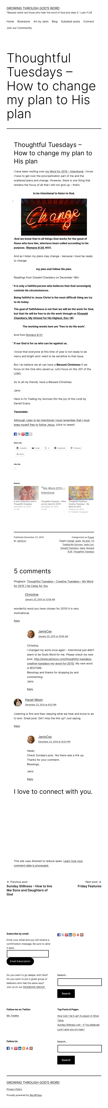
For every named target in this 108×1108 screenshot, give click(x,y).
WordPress (36, 1095)
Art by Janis (41, 21)
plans (82, 548)
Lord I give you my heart (71, 1029)
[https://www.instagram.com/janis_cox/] (81, 934)
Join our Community (19, 28)
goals (78, 540)
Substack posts (70, 21)
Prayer (91, 537)
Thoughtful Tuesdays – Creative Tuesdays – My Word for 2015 (79, 504)
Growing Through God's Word (33, 8)
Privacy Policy (14, 1089)
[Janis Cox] (26, 434)
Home (10, 21)
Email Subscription (20, 961)
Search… (62, 975)
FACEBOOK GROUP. (34, 987)
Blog (54, 21)
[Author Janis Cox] (15, 434)
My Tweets (13, 1015)
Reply (17, 620)
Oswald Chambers (69, 548)
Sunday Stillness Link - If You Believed (78, 1024)
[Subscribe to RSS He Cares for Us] (74, 934)
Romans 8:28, (36, 247)
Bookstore (23, 21)
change (70, 540)
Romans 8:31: (34, 334)
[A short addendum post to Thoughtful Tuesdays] (26, 493)
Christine (31, 594)
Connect (88, 21)
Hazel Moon (34, 700)
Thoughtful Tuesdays (83, 551)
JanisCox (21, 540)
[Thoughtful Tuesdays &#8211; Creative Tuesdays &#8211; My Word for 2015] (81, 493)
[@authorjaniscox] (19, 434)
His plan (86, 540)
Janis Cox (89, 544)
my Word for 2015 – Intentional (64, 171)
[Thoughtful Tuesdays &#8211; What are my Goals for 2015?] (53, 493)
